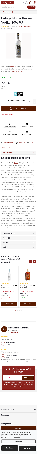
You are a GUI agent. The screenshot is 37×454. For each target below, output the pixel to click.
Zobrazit (9, 304)
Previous (30, 261)
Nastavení (18, 441)
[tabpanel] (9, 286)
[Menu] (34, 2)
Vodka (16, 163)
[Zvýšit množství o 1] (34, 100)
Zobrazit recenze (13, 332)
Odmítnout (9, 448)
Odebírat (27, 378)
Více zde (17, 437)
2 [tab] (17, 310)
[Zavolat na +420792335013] (23, 2)
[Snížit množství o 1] (34, 102)
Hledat (31, 7)
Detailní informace (16, 71)
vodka (12, 67)
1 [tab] (15, 310)
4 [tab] (21, 310)
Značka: (5, 147)
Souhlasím (27, 448)
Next (34, 261)
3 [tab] (19, 310)
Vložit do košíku (20, 109)
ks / (18, 429)
